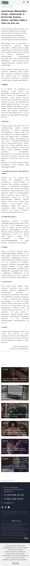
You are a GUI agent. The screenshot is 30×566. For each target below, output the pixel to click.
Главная (3, 6)
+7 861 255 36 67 (14, 498)
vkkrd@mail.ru (9, 503)
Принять (15, 563)
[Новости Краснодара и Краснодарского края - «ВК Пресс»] (4, 2)
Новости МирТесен (7, 480)
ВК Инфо (10, 6)
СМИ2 (3, 364)
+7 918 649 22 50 (14, 494)
